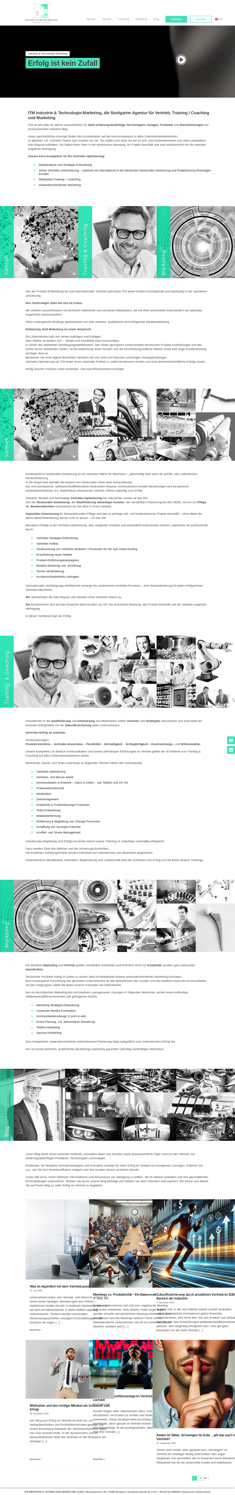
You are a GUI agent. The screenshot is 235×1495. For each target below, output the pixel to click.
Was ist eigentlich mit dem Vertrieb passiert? (63, 1286)
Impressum (188, 1492)
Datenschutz (203, 1492)
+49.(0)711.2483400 (169, 1492)
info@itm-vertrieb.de (139, 1492)
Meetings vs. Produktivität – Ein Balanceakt (125, 1294)
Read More (35, 1330)
